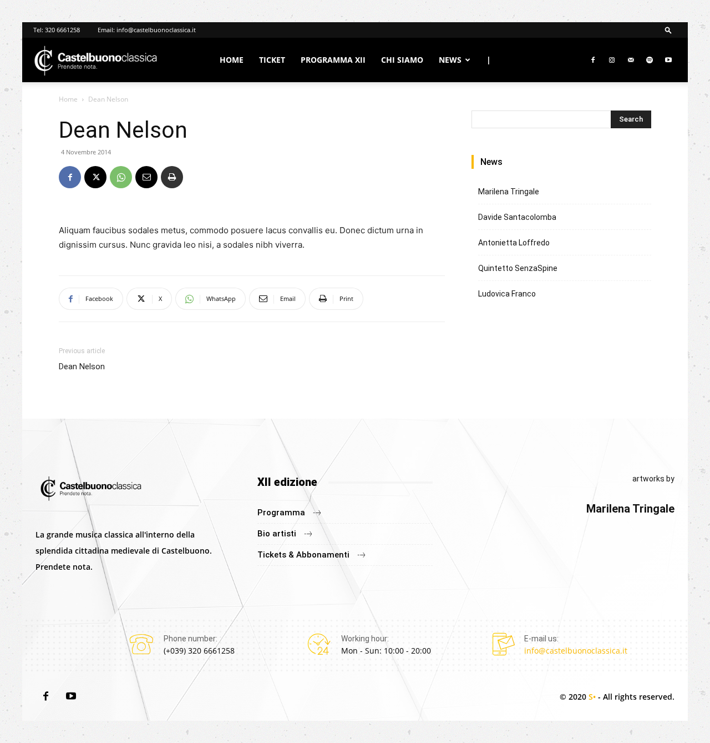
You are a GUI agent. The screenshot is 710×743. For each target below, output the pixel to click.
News (450, 59)
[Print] (172, 177)
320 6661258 (62, 30)
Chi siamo (402, 59)
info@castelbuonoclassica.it (156, 30)
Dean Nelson (82, 367)
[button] (668, 30)
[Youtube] (668, 60)
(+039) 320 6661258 (199, 650)
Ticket (272, 59)
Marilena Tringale (508, 191)
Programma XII (333, 59)
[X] (95, 177)
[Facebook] (593, 60)
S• (592, 696)
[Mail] (630, 60)
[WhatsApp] (121, 177)
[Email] (146, 177)
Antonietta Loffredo (514, 242)
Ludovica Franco (507, 293)
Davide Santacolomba (517, 217)
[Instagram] (612, 60)
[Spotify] (649, 60)
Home (232, 59)
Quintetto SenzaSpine (517, 268)
